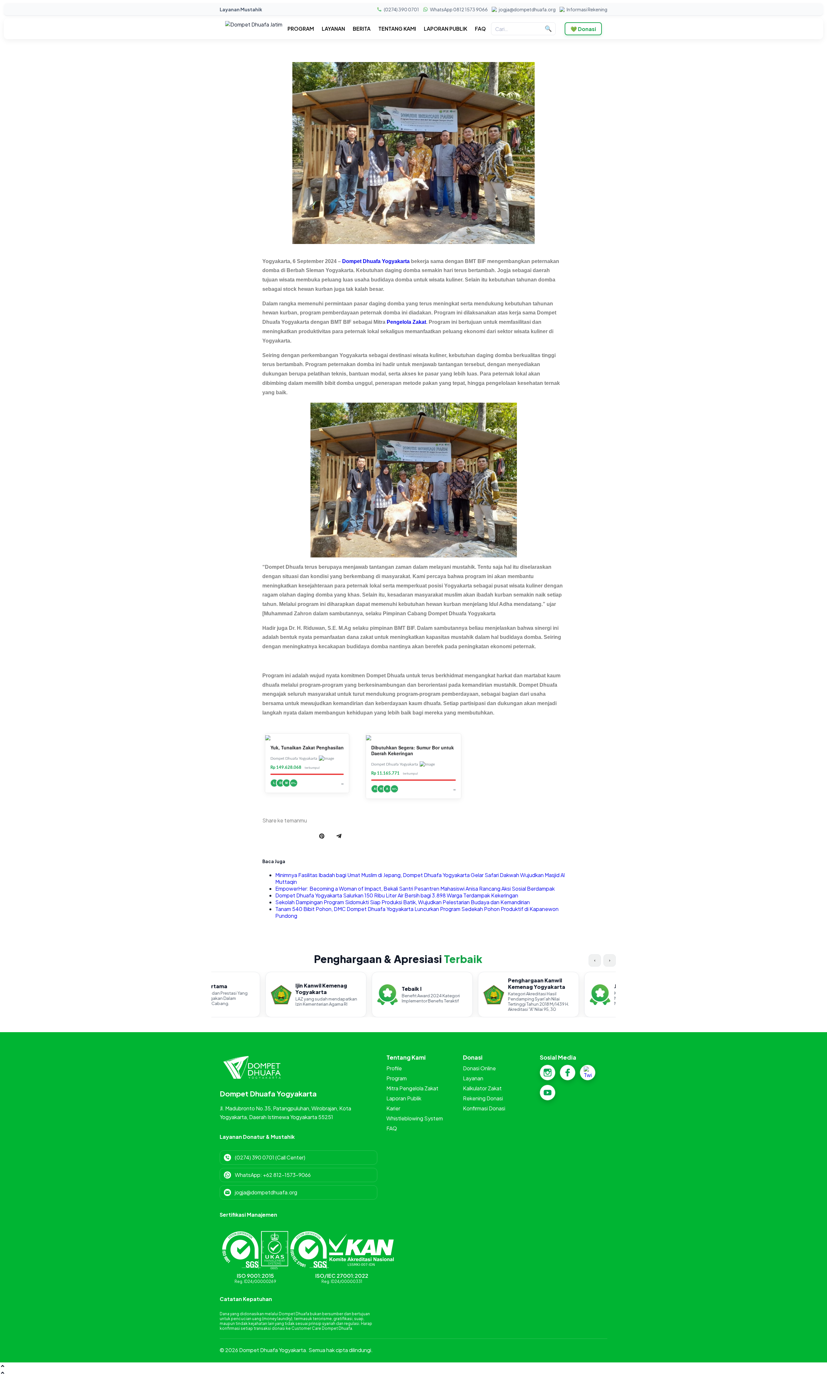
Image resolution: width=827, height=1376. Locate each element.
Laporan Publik (403, 1098)
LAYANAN (333, 28)
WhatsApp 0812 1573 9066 (459, 9)
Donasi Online (479, 1068)
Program (396, 1078)
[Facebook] (567, 1072)
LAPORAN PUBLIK (445, 28)
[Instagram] (547, 1072)
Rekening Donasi (483, 1098)
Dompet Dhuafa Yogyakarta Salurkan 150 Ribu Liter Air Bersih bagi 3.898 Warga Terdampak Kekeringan (396, 895)
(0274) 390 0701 (401, 9)
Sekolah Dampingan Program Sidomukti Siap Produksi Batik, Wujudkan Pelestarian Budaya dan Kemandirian (402, 902)
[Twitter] (587, 1072)
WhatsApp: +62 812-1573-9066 (273, 1174)
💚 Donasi (583, 29)
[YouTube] (547, 1092)
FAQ (480, 28)
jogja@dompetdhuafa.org (527, 9)
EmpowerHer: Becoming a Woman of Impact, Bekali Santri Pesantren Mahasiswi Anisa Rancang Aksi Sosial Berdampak (415, 888)
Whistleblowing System (414, 1118)
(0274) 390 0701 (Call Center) (270, 1157)
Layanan (473, 1078)
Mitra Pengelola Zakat (412, 1088)
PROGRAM (301, 28)
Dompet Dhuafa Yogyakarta (376, 261)
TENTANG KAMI (397, 28)
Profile (394, 1068)
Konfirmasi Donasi (484, 1108)
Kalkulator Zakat (482, 1088)
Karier (393, 1108)
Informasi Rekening (587, 9)
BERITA (362, 28)
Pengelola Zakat (406, 322)
